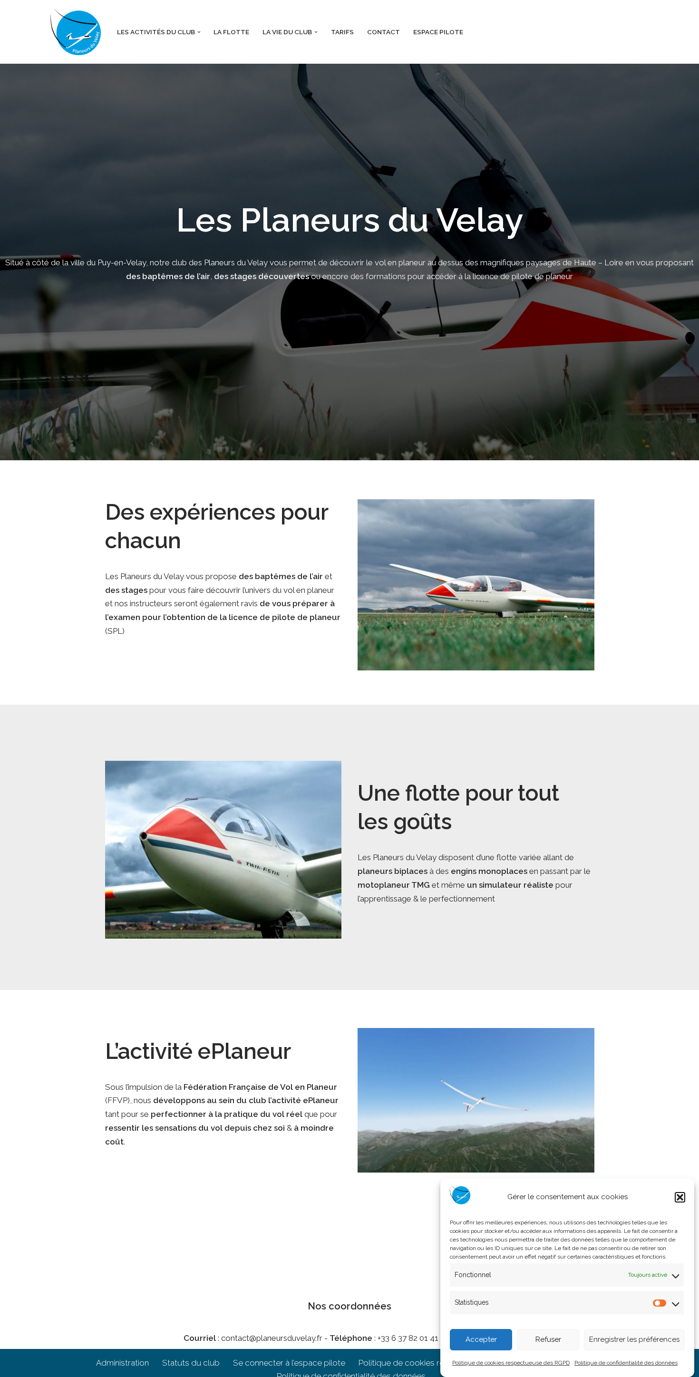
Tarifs (342, 32)
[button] (680, 1197)
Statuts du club (191, 1362)
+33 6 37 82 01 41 (408, 1338)
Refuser (548, 1340)
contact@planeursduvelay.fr (271, 1338)
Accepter (481, 1340)
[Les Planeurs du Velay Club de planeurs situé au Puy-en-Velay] (75, 32)
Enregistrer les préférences (634, 1340)
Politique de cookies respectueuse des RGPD (511, 1362)
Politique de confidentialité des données (626, 1362)
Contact (383, 32)
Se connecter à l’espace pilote (289, 1362)
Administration (122, 1362)
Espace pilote (438, 32)
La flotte (231, 32)
